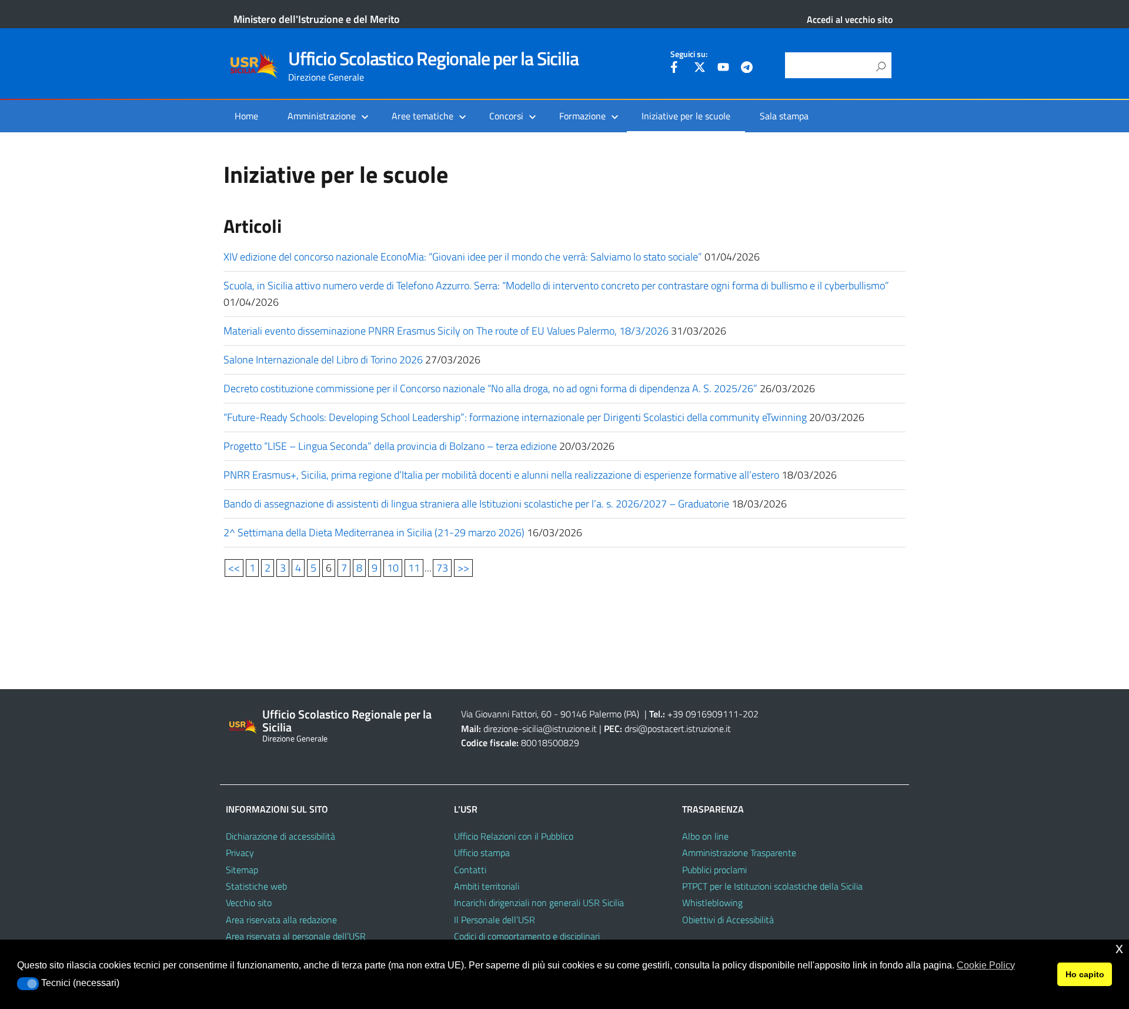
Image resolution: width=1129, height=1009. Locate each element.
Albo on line (705, 836)
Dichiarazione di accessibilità (280, 836)
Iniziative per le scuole (686, 116)
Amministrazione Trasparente (739, 853)
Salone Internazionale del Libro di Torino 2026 (323, 359)
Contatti (470, 870)
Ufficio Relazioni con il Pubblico (513, 836)
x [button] (1119, 948)
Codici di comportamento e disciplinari (527, 936)
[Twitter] (700, 68)
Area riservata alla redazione (281, 920)
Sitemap (242, 870)
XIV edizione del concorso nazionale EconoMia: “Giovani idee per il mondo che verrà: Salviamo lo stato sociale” (462, 257)
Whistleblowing (712, 903)
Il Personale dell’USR (494, 920)
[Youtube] (723, 68)
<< (234, 568)
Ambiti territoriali (486, 886)
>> (463, 568)
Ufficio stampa (482, 853)
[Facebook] (676, 68)
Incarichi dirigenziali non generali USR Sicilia (539, 903)
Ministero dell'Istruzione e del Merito (316, 19)
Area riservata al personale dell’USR (296, 936)
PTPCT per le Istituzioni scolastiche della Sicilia (772, 886)
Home (246, 116)
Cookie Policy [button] (986, 965)
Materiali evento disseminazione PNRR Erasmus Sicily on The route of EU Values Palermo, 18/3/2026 (446, 331)
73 (442, 568)
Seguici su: (688, 54)
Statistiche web (256, 886)
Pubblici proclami (714, 870)
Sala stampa (784, 116)
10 (393, 568)
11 (414, 568)
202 (751, 714)
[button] (28, 983)
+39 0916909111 (703, 714)
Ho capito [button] (1084, 974)
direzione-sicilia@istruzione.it (540, 728)
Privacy (240, 853)
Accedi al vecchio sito (850, 19)
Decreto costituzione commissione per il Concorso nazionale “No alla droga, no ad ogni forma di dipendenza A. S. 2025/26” (490, 388)
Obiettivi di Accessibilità (728, 920)
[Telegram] (747, 68)
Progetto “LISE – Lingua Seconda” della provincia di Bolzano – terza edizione (390, 446)
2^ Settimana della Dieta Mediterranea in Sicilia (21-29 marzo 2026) (374, 532)
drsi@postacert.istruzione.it (677, 728)
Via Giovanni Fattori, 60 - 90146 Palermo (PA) (550, 714)
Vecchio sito (249, 903)
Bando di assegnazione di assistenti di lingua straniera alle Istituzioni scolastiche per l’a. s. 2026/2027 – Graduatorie (476, 504)
